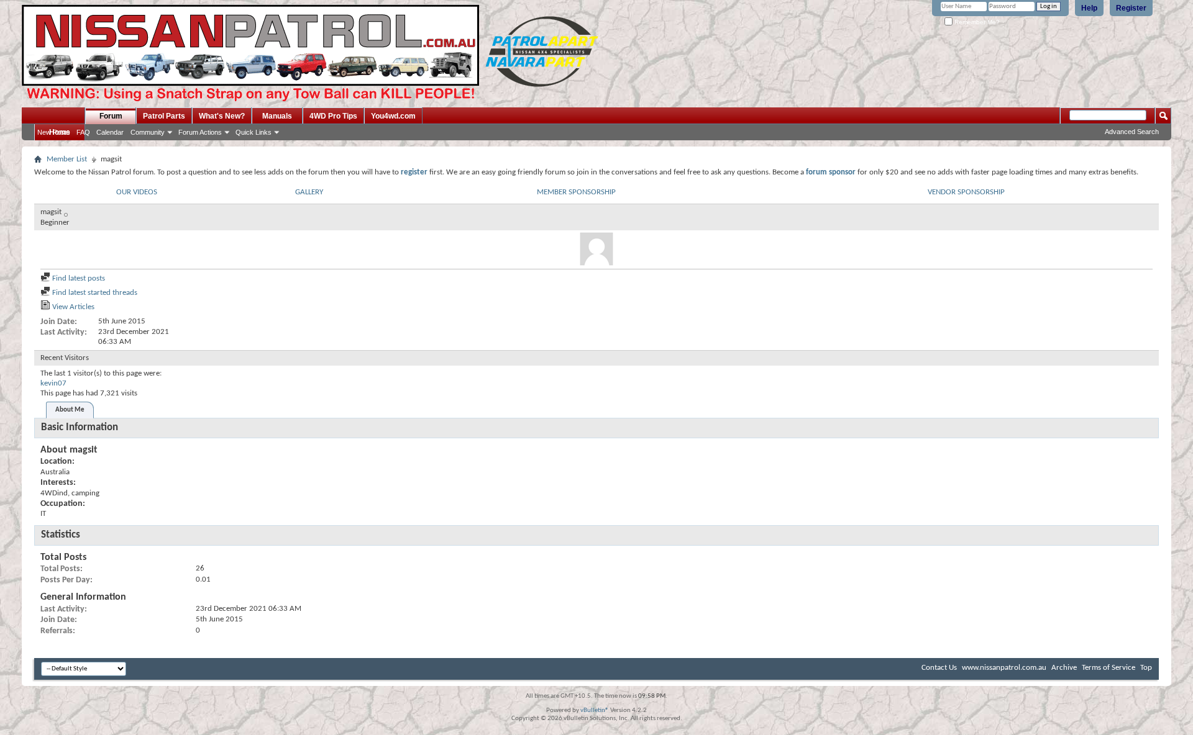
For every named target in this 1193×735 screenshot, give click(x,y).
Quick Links (253, 132)
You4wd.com (393, 116)
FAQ (83, 132)
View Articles (72, 307)
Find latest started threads (93, 293)
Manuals (277, 116)
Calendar (110, 132)
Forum (110, 116)
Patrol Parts (164, 116)
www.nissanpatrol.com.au (1004, 668)
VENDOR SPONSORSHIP (966, 192)
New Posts (53, 132)
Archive (1064, 668)
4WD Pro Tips (333, 116)
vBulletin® (594, 710)
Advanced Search (1132, 131)
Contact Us (939, 668)
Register (1131, 8)
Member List (67, 159)
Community (147, 132)
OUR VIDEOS (136, 192)
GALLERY (309, 192)
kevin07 (53, 383)
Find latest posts (77, 278)
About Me (70, 410)
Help (1089, 8)
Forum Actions (200, 132)
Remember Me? (976, 22)
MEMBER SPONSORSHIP (576, 192)
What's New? (222, 116)
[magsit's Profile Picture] (596, 249)
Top (1146, 668)
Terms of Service (1108, 668)
